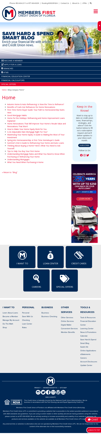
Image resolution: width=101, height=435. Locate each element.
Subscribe (85, 145)
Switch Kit (84, 347)
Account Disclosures (88, 362)
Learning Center (86, 328)
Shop (5, 327)
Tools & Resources (88, 317)
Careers (36, 286)
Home (4, 90)
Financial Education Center (88, 323)
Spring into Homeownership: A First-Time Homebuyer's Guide (33, 140)
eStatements (85, 354)
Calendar (84, 336)
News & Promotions (88, 332)
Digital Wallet (66, 325)
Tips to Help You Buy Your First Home (23, 151)
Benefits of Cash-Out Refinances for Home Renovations (31, 107)
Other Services (67, 317)
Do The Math (8, 324)
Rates (24, 327)
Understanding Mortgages (18, 159)
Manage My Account (11, 320)
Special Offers (64, 286)
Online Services (67, 321)
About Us (75, 3)
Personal (25, 313)
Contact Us (65, 3)
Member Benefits (68, 332)
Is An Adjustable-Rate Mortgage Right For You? (27, 132)
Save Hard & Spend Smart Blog (88, 341)
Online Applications (88, 351)
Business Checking (49, 316)
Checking (26, 320)
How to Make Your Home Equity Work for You (27, 129)
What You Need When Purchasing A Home (25, 162)
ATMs (84, 3)
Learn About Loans (10, 313)
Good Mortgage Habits (17, 115)
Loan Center (50, 263)
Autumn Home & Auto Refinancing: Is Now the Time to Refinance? (35, 104)
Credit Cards (78, 263)
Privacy (37, 388)
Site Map (63, 388)
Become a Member (10, 316)
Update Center (86, 365)
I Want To (22, 263)
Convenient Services (69, 328)
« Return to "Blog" (10, 172)
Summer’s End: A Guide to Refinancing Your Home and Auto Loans (35, 143)
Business (45, 313)
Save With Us (27, 316)
